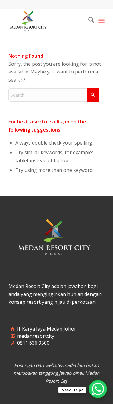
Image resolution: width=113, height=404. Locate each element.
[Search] (88, 21)
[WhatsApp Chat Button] (98, 389)
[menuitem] (88, 21)
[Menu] (101, 21)
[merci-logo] (46, 21)
